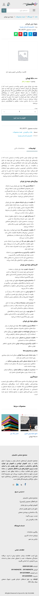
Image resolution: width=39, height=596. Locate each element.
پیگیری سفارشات (32, 532)
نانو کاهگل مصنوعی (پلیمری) (29, 501)
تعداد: (35, 108)
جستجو (4, 10)
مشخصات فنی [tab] (19, 148)
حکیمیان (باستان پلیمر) (27, 27)
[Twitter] (21, 485)
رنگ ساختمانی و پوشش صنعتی (28, 512)
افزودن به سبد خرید (20, 118)
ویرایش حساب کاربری (31, 535)
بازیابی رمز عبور (33, 539)
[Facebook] (25, 484)
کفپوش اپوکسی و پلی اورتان (29, 505)
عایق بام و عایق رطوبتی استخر (28, 509)
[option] (29, 426)
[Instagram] (13, 485)
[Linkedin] (17, 484)
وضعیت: (32, 82)
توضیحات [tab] (32, 148)
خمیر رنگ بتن (14, 433)
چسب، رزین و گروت (32, 516)
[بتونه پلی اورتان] (35, 34)
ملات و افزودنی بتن (32, 519)
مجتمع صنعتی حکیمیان (30, 498)
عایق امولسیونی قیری (31, 433)
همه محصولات (17, 132)
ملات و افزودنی (27, 132)
